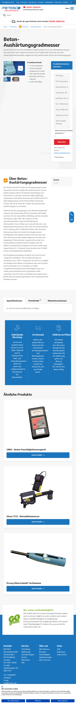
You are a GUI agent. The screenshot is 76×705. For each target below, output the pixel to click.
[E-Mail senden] (72, 219)
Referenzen (58, 2)
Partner (24, 657)
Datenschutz (61, 655)
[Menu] (70, 8)
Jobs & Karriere (44, 660)
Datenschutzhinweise (62, 153)
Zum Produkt (37, 455)
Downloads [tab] (34, 300)
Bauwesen (25, 26)
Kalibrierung (25, 652)
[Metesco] (11, 8)
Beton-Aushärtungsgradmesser (53, 26)
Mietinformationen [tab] (57, 300)
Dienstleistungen (27, 655)
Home (5, 26)
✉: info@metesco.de (8, 2)
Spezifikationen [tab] (14, 300)
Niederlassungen (45, 657)
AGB (58, 649)
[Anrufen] (72, 214)
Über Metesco (32, 2)
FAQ (18, 2)
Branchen (41, 2)
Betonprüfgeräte (36, 26)
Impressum (61, 652)
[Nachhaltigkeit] (14, 620)
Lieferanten (23, 2)
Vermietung (13, 26)
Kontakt (65, 2)
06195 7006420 (33, 7)
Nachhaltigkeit (49, 2)
